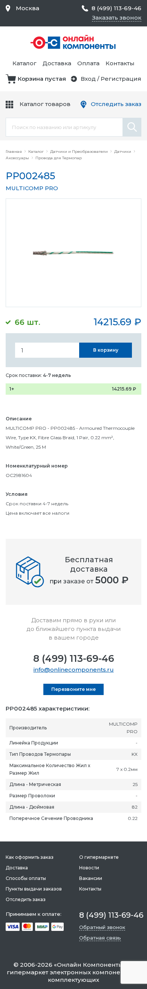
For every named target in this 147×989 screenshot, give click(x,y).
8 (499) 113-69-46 (73, 658)
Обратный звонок (102, 927)
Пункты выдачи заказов (34, 889)
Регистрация (121, 78)
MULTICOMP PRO (32, 188)
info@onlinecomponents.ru (74, 669)
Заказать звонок (116, 17)
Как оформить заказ (30, 857)
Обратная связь (100, 938)
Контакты (120, 63)
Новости (89, 868)
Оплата (88, 63)
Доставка (57, 63)
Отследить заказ (116, 104)
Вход (88, 78)
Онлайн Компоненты (90, 964)
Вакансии (90, 878)
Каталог (24, 63)
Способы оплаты (26, 878)
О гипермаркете (99, 857)
